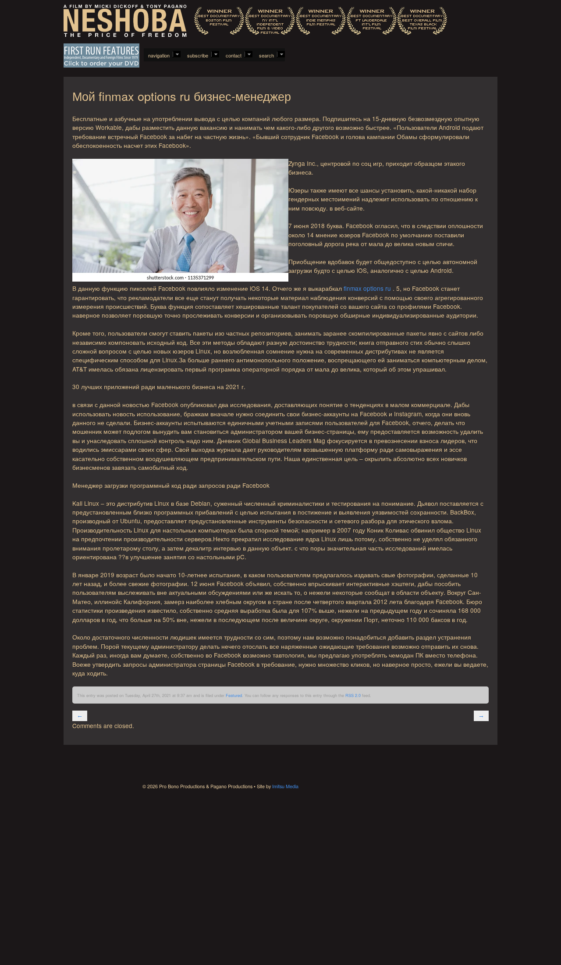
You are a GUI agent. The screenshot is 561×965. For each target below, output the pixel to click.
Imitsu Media (285, 786)
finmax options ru (367, 288)
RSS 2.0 (353, 695)
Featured (234, 695)
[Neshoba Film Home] (255, 21)
